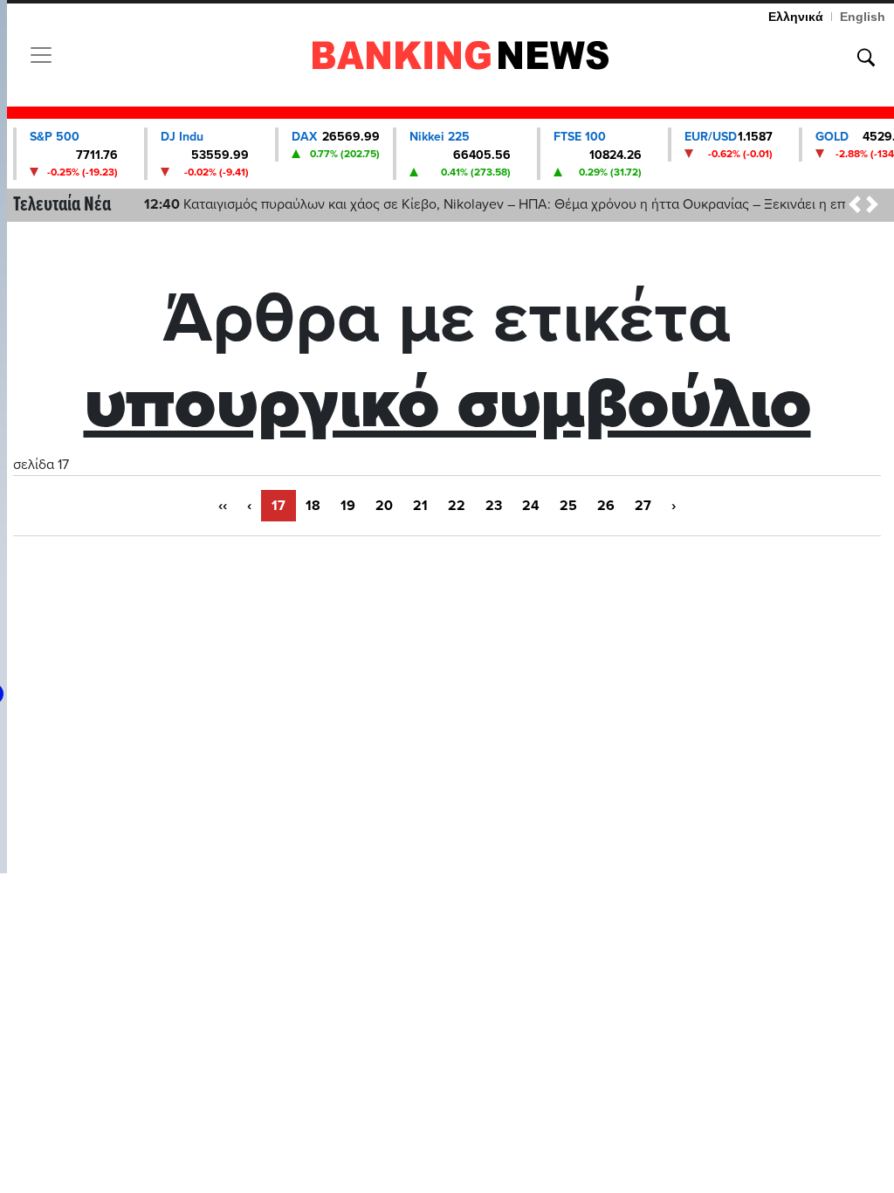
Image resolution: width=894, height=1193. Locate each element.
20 (384, 505)
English (862, 17)
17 (278, 505)
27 (643, 505)
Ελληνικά (795, 17)
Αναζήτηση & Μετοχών (866, 57)
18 (313, 505)
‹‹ (222, 505)
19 (347, 505)
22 (456, 505)
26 (606, 505)
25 (568, 505)
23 (493, 505)
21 (420, 505)
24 (531, 505)
